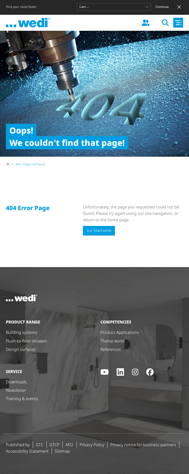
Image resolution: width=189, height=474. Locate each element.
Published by (18, 444)
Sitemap (62, 451)
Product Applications (119, 332)
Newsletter (16, 390)
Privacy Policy (91, 444)
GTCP (54, 444)
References (110, 349)
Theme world (112, 341)
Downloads (16, 382)
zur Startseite (99, 230)
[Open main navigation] (178, 23)
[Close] (179, 7)
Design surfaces (20, 349)
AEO (69, 444)
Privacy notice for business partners (143, 444)
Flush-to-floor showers (26, 341)
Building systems (21, 332)
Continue (162, 7)
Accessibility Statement (27, 451)
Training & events (22, 398)
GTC (39, 444)
